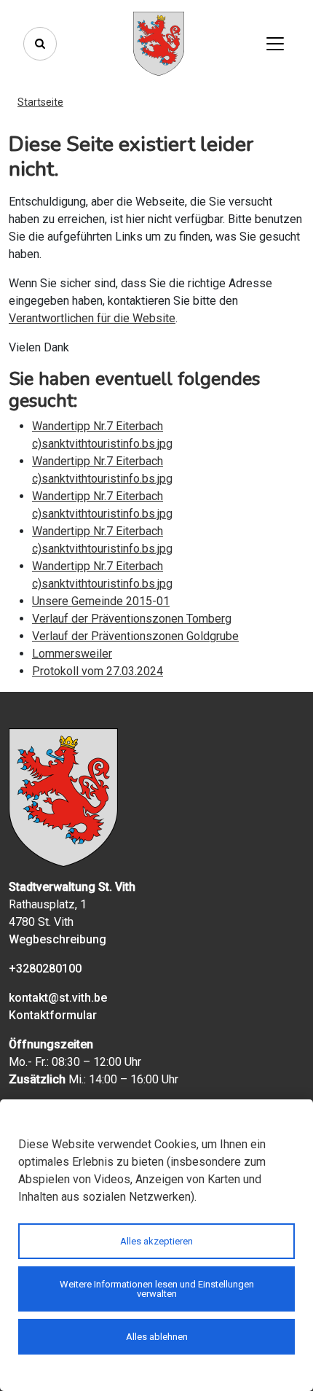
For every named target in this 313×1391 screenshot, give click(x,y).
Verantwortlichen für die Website (92, 318)
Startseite (40, 102)
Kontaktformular (53, 1015)
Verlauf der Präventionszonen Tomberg (131, 619)
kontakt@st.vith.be (58, 998)
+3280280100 (45, 968)
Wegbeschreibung (57, 939)
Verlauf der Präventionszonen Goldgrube (135, 636)
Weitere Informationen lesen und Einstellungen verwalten (157, 1289)
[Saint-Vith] (158, 44)
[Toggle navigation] (275, 43)
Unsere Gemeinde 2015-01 (101, 601)
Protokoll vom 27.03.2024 (97, 671)
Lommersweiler (72, 654)
